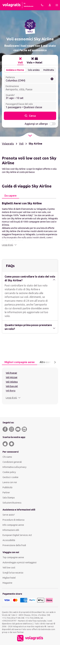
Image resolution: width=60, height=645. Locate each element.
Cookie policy (9, 472)
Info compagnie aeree (13, 525)
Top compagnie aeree (13, 557)
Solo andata (34, 70)
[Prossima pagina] (54, 362)
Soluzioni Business (12, 502)
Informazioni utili (11, 530)
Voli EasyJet (12, 386)
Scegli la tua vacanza (13, 572)
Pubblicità (7, 487)
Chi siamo (7, 457)
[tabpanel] (30, 223)
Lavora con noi (10, 482)
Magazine (7, 583)
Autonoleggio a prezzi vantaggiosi (19, 562)
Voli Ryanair (11, 373)
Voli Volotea (12, 382)
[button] (9, 244)
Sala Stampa (9, 497)
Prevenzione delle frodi (14, 545)
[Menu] (57, 5)
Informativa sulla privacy (14, 467)
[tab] (20, 60)
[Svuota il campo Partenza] (52, 78)
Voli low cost (9, 567)
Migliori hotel (9, 577)
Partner (6, 492)
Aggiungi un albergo (36, 123)
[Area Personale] (50, 5)
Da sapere (10, 195)
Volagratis (8, 143)
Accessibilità (9, 540)
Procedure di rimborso (13, 520)
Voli (21, 143)
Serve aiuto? (9, 514)
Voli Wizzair (11, 377)
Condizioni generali (12, 462)
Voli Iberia (10, 390)
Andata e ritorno (15, 70)
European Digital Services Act (17, 535)
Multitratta (48, 70)
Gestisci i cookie (10, 477)
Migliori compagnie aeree (19, 362)
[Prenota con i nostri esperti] (42, 5)
